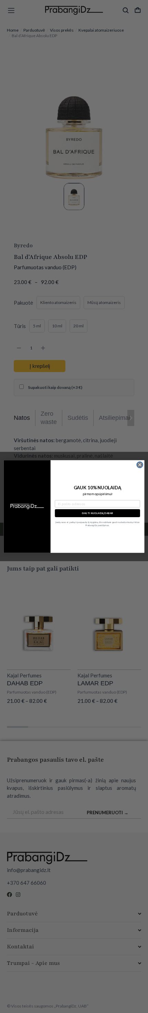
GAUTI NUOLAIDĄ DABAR (97, 513)
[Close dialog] (140, 464)
